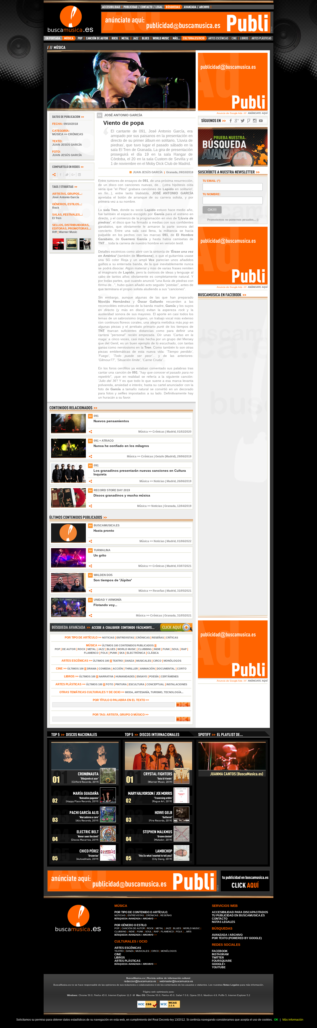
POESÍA (154, 676)
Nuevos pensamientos (111, 421)
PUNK (113, 652)
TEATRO (118, 660)
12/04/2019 (184, 506)
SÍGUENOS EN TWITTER (243, 120)
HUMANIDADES (125, 676)
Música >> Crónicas (67, 134)
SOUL (175, 649)
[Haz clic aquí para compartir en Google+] (73, 174)
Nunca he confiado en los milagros (121, 446)
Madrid (171, 431)
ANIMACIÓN (147, 668)
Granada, (172, 172)
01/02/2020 (184, 431)
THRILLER (131, 668)
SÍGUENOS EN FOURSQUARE (249, 120)
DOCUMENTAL (166, 668)
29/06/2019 (184, 456)
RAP (184, 649)
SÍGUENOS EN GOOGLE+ (237, 120)
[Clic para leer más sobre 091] (68, 432)
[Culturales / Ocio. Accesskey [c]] (194, 39)
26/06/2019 (184, 481)
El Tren (56, 218)
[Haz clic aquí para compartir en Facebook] (60, 174)
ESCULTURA (136, 684)
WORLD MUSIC (126, 649)
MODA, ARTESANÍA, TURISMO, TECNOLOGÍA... (154, 692)
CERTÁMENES (169, 676)
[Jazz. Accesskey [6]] (135, 39)
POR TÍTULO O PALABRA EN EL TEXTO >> (121, 700)
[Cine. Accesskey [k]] (234, 39)
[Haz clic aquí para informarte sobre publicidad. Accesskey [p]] (245, 890)
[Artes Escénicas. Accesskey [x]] (218, 39)
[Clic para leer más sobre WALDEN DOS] (68, 591)
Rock (55, 207)
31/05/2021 (184, 590)
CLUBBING (145, 649)
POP (57, 649)
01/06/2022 (184, 541)
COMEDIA (105, 668)
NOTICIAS (108, 637)
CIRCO (157, 660)
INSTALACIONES (176, 684)
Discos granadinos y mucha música (122, 495)
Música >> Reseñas (152, 590)
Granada (170, 506)
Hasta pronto (104, 530)
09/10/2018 (71, 124)
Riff (54, 232)
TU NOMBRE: (211, 194)
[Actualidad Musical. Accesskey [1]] (69, 39)
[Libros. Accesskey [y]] (244, 39)
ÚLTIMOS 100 (101, 660)
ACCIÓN (118, 668)
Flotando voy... (105, 605)
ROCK (81, 649)
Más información (292, 1019)
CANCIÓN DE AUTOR (133, 928)
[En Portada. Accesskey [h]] (53, 39)
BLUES (111, 649)
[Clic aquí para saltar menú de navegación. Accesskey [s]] (158, 3)
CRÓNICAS (143, 637)
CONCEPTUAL (155, 684)
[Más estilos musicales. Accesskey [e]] (176, 39)
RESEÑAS (158, 637)
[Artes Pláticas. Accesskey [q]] (261, 39)
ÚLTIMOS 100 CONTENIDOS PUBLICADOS (128, 645)
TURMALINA (102, 550)
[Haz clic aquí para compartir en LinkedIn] (79, 174)
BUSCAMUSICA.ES (107, 525)
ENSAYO (142, 676)
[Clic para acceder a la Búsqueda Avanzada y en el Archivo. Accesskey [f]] (121, 631)
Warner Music (68, 232)
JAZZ (101, 649)
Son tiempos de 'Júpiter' (113, 580)
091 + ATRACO (103, 440)
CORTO (182, 668)
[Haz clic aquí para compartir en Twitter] (66, 174)
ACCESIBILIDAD (111, 8)
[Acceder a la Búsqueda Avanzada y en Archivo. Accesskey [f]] (233, 165)
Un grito (100, 555)
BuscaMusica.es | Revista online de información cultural (158, 978)
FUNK (166, 649)
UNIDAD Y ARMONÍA (108, 599)
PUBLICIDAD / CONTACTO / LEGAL (143, 8)
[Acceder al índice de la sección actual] (102, 49)
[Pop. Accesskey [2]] (80, 39)
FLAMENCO (91, 652)
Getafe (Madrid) (165, 456)
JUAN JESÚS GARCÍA (148, 172)
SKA (122, 652)
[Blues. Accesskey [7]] (145, 39)
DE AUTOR (69, 649)
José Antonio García (65, 197)
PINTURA (121, 684)
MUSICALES (143, 660)
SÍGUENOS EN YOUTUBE (261, 120)
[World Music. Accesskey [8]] (161, 39)
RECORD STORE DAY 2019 (112, 490)
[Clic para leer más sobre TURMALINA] (68, 566)
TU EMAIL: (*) (211, 180)
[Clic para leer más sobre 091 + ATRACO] (68, 457)
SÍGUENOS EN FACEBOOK (231, 120)
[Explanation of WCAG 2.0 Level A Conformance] (170, 1007)
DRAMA (92, 668)
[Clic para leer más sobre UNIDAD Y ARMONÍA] (68, 616)
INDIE (157, 649)
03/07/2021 (184, 566)
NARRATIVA (106, 676)
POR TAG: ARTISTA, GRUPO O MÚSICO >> (121, 714)
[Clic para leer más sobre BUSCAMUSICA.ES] (68, 542)
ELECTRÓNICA (136, 652)
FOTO (109, 684)
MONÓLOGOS (172, 660)
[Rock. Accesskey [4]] (115, 39)
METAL (91, 649)
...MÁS (187, 931)
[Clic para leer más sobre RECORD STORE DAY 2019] (68, 506)
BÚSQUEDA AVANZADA (189, 8)
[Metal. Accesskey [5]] (125, 39)
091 (96, 416)
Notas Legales (231, 985)
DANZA (129, 660)
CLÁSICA (153, 652)
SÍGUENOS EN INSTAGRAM (255, 120)
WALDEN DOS (103, 575)
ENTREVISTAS (125, 637)
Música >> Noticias (152, 481)
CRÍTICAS (172, 637)
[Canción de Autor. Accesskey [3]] (97, 39)
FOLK (104, 652)
